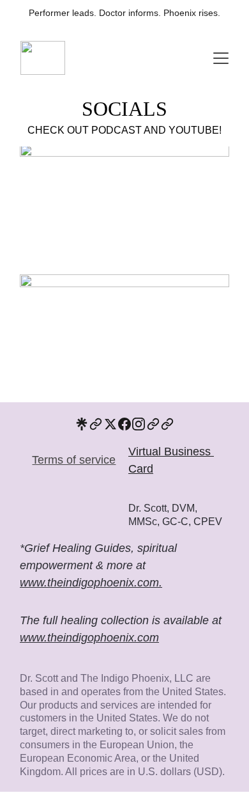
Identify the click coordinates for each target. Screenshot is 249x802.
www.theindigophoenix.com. (91, 582)
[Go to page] (95, 424)
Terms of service (74, 459)
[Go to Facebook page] (124, 424)
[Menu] (221, 58)
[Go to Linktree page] (81, 424)
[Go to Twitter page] (110, 424)
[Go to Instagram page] (138, 424)
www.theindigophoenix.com (89, 637)
